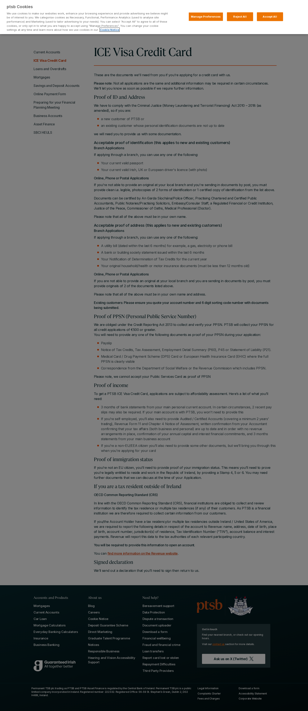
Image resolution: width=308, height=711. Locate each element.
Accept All (270, 16)
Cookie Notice (109, 29)
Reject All (239, 16)
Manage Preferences (206, 16)
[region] (154, 17)
